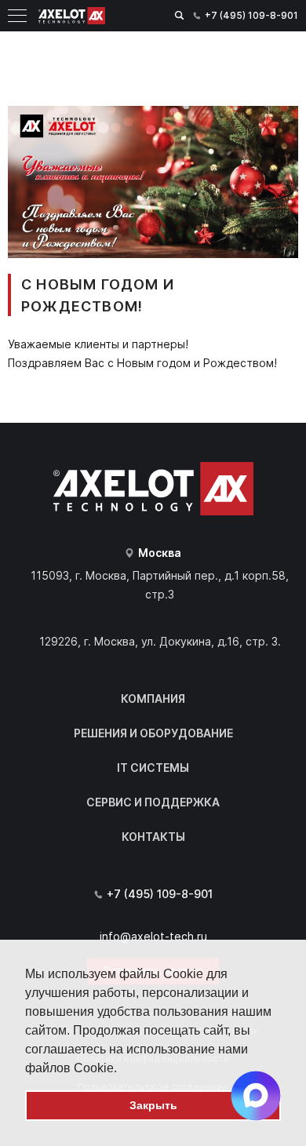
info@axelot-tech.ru (153, 936)
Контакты (153, 836)
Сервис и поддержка (153, 802)
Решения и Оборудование (153, 733)
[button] (122, 1069)
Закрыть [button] (153, 1105)
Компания (153, 698)
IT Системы (153, 767)
